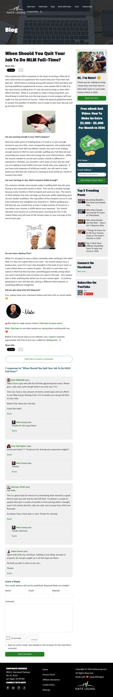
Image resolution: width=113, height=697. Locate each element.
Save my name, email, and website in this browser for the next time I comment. (39, 647)
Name (8, 591)
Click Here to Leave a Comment (38, 359)
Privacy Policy (49, 675)
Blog (53, 7)
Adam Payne (17, 551)
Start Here (31, 7)
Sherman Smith (18, 487)
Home (45, 670)
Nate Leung (21, 422)
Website (56, 591)
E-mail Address (85, 170)
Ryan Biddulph (18, 380)
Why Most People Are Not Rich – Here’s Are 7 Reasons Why (96, 223)
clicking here (51, 340)
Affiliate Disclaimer (51, 680)
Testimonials (87, 7)
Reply (9, 414)
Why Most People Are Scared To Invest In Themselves (95, 213)
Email (32, 591)
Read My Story (91, 98)
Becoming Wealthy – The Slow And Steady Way (95, 202)
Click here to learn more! (50, 323)
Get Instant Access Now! (92, 180)
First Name (83, 160)
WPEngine (99, 677)
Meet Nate (43, 7)
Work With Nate (64, 7)
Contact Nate (32, 12)
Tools (77, 7)
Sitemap (46, 690)
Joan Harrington (18, 446)
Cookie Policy (49, 685)
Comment (9, 602)
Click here (14, 328)
